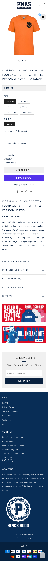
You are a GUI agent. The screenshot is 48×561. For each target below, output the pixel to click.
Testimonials (7, 420)
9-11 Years (24, 107)
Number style (9, 155)
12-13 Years (11, 112)
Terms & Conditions (10, 411)
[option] (24, 35)
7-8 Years (10, 107)
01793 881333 (8, 441)
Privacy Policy (8, 407)
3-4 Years (10, 101)
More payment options (24, 185)
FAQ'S (5, 403)
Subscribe (23, 381)
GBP (23, 546)
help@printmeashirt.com (12, 437)
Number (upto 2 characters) (16, 143)
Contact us (6, 415)
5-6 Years (24, 101)
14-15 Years (27, 112)
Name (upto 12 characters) (15, 131)
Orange (9, 124)
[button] (22, 60)
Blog (4, 424)
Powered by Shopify (24, 538)
